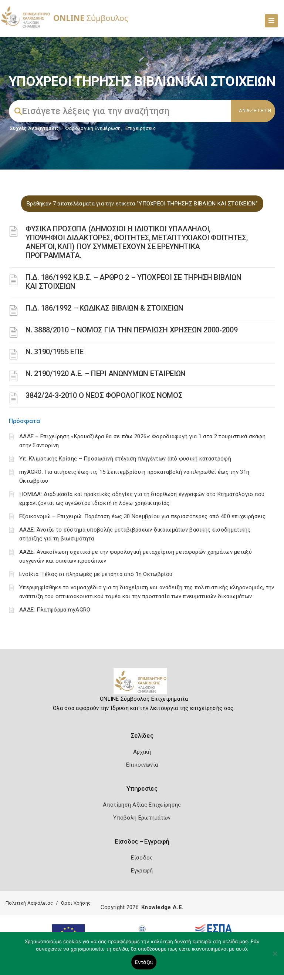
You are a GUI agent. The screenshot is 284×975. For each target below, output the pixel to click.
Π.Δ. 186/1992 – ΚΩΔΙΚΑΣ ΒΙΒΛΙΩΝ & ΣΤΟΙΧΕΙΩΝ (104, 308)
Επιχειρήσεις (140, 128)
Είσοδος (142, 857)
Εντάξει (144, 962)
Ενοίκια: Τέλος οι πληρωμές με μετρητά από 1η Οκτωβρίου (95, 574)
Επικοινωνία (142, 764)
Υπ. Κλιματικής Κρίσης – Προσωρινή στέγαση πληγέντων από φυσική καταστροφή (125, 458)
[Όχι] (274, 957)
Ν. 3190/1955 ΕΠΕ (54, 351)
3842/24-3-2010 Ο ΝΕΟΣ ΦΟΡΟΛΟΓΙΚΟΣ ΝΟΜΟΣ (104, 395)
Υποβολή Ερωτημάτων (141, 817)
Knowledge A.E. (162, 907)
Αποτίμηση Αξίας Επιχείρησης (142, 804)
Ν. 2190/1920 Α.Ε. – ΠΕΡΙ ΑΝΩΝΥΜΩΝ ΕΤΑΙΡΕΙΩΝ (106, 373)
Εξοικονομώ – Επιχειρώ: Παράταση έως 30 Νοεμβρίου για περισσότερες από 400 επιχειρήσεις (142, 516)
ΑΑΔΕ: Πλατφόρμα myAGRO (55, 609)
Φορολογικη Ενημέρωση (93, 128)
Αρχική (142, 751)
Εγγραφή (142, 870)
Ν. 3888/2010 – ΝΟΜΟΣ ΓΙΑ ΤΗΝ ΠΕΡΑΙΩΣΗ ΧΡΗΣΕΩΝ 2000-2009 (132, 329)
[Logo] (142, 684)
